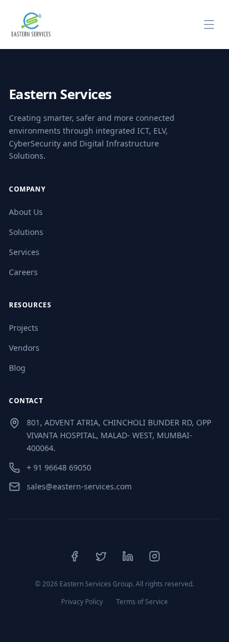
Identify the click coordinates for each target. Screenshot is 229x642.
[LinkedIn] (128, 556)
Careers (23, 272)
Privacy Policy (82, 601)
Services (24, 252)
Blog (17, 367)
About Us (26, 212)
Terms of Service (142, 601)
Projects (23, 327)
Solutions (26, 232)
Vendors (24, 347)
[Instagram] (155, 556)
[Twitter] (101, 556)
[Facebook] (74, 556)
